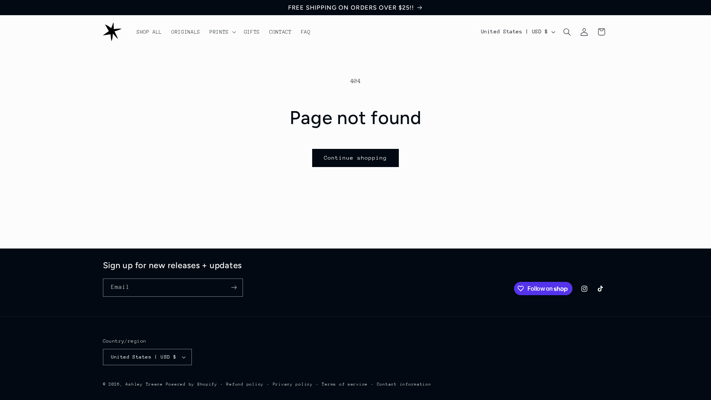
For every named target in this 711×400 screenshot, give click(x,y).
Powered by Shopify (191, 384)
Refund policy (245, 384)
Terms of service (345, 384)
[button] (222, 32)
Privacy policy (293, 384)
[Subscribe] (233, 288)
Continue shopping (355, 157)
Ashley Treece (144, 384)
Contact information (404, 384)
